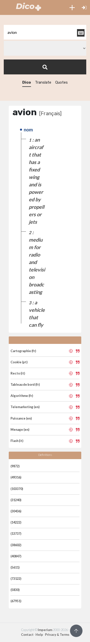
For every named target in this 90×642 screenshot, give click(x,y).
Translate (43, 82)
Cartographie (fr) (23, 351)
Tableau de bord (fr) (25, 384)
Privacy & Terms (57, 635)
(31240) (15, 500)
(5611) (15, 567)
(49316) (15, 477)
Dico (26, 82)
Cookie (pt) (19, 362)
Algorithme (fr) (21, 396)
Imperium (45, 630)
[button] (72, 7)
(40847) (15, 556)
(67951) (15, 601)
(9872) (15, 466)
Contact (27, 635)
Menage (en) (19, 429)
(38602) (15, 545)
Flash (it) (16, 441)
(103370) (16, 489)
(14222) (15, 522)
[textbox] (45, 32)
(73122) (15, 579)
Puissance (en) (21, 418)
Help (39, 635)
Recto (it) (17, 373)
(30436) (15, 511)
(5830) (15, 590)
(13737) (15, 533)
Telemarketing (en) (25, 407)
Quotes (61, 82)
